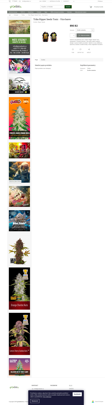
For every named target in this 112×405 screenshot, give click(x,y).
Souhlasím (77, 394)
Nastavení (35, 401)
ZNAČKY (71, 388)
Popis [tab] (36, 59)
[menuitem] (13, 12)
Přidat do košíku (85, 35)
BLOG (70, 385)
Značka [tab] (43, 59)
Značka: (39, 22)
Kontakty (66, 1)
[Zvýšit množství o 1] (76, 34)
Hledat (68, 7)
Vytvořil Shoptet (99, 401)
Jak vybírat (42, 1)
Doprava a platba (55, 1)
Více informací (47, 396)
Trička (89, 68)
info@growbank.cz (39, 388)
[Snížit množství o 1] (76, 36)
